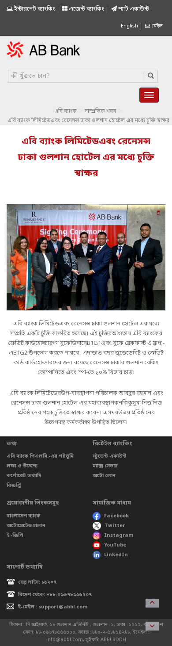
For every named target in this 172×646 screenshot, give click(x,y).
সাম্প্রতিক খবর (100, 111)
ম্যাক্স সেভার (105, 466)
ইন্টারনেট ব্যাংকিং (34, 9)
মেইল (156, 26)
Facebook (116, 516)
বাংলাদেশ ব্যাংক (23, 516)
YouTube (115, 545)
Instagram (119, 535)
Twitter (115, 526)
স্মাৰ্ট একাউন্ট (133, 9)
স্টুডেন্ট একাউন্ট (110, 456)
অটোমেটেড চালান (26, 526)
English (129, 26)
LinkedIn (116, 555)
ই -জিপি (15, 535)
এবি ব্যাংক (65, 111)
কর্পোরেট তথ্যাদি (24, 476)
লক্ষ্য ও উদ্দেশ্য (22, 466)
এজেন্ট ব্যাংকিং (85, 9)
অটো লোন (104, 476)
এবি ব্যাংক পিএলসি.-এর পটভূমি (40, 456)
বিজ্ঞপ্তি (14, 485)
